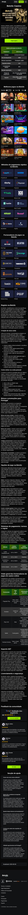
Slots (23, 90)
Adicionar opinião (14, 718)
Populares (3, 90)
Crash (16, 90)
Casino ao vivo (9, 90)
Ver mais (14, 766)
